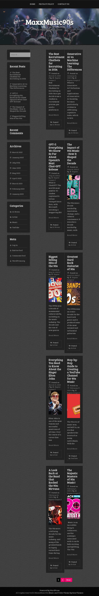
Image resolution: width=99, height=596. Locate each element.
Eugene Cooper (73, 80)
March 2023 (17, 183)
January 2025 (18, 157)
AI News (56, 124)
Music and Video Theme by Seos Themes (66, 593)
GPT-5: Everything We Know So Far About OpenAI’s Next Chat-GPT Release (56, 157)
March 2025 (17, 152)
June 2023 (16, 168)
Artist (73, 245)
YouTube (74, 458)
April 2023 (16, 178)
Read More (54, 115)
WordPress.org (18, 261)
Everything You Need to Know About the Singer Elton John (56, 369)
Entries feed (17, 250)
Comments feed (18, 255)
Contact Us (63, 4)
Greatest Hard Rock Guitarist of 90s (73, 263)
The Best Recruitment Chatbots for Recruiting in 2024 (56, 61)
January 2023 (18, 194)
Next (68, 580)
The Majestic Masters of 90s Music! (72, 476)
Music (14, 222)
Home (32, 4)
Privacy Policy (46, 4)
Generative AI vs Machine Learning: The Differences (74, 61)
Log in (15, 245)
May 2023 (16, 173)
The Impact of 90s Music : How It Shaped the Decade (73, 154)
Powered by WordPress (49, 590)
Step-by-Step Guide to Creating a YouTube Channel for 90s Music (73, 370)
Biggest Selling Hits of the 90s (53, 261)
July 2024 (16, 162)
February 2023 (18, 189)
